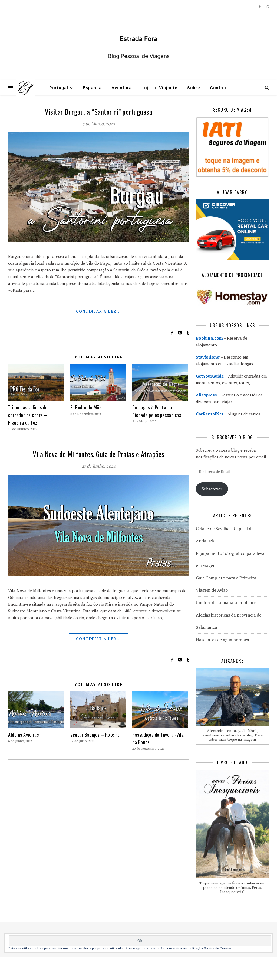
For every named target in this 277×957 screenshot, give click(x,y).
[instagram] (267, 6)
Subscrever (212, 488)
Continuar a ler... (98, 311)
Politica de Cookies (218, 948)
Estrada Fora (138, 38)
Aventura (121, 87)
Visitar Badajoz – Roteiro (95, 734)
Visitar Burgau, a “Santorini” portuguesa (98, 112)
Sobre (193, 87)
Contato (219, 87)
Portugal (58, 87)
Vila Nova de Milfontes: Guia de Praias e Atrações (98, 454)
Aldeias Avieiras (23, 734)
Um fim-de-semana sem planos (226, 602)
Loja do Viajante (159, 87)
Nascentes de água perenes (222, 640)
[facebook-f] (260, 6)
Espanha (92, 87)
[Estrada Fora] (25, 87)
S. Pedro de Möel (86, 407)
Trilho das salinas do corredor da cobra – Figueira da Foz (28, 415)
